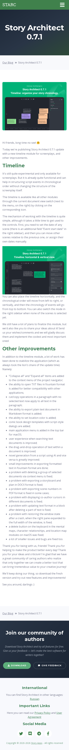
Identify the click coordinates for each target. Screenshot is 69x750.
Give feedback (51, 665)
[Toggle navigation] (62, 5)
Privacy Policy (42, 713)
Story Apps (36, 743)
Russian (34, 699)
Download (18, 665)
